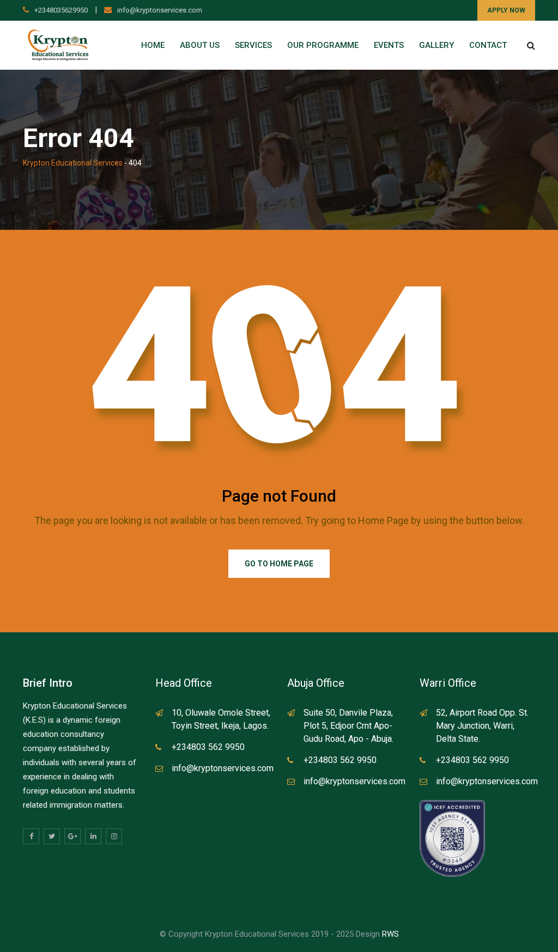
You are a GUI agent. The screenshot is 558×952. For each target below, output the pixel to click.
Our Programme (323, 45)
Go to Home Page (279, 563)
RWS (390, 934)
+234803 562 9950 (208, 747)
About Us (200, 45)
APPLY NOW (506, 10)
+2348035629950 (61, 10)
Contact (488, 45)
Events (389, 45)
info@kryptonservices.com (159, 10)
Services (253, 45)
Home (153, 45)
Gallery (436, 45)
